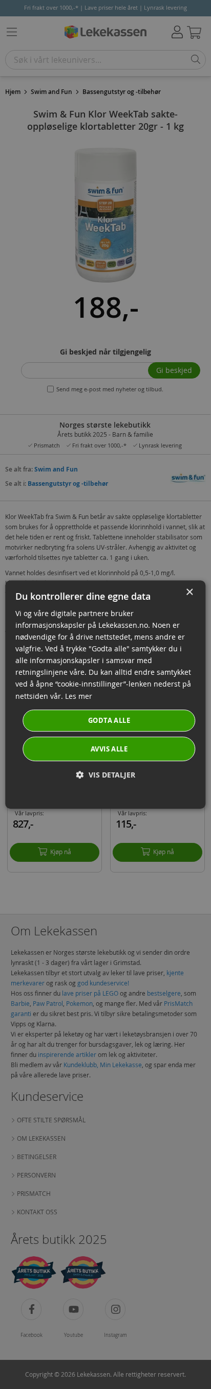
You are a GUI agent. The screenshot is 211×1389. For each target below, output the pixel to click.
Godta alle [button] (109, 720)
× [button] (189, 592)
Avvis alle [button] (109, 749)
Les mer (78, 696)
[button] (105, 775)
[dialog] (105, 694)
